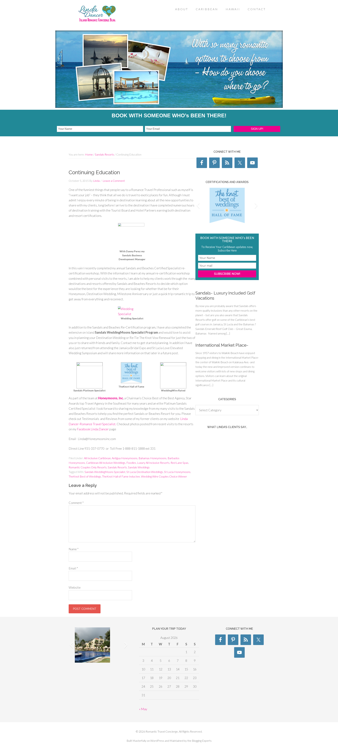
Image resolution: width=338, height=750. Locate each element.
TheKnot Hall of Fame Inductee (121, 476)
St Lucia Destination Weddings (144, 471)
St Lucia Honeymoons (177, 471)
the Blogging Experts (199, 740)
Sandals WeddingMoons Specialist (104, 471)
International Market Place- (221, 345)
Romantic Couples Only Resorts (88, 467)
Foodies (131, 462)
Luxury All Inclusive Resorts (153, 462)
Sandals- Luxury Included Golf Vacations (225, 295)
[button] (198, 205)
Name (74, 549)
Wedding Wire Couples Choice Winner (164, 476)
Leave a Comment (114, 180)
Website (75, 587)
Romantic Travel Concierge (97, 15)
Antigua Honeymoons (124, 458)
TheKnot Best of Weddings (85, 476)
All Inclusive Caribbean (97, 458)
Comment (76, 503)
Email (73, 568)
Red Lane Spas (179, 462)
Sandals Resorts (117, 467)
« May (143, 709)
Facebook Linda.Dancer (93, 429)
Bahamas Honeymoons (153, 458)
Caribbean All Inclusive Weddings (105, 462)
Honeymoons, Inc (110, 398)
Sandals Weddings (139, 467)
